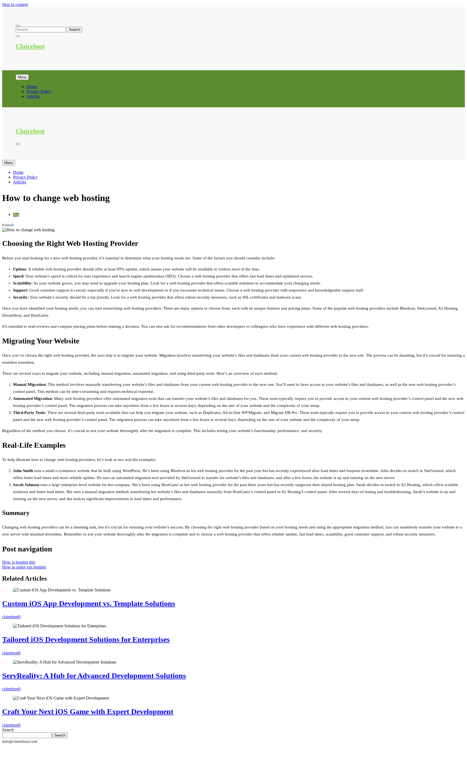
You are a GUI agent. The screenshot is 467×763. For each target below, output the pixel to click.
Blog (16, 215)
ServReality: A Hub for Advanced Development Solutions (94, 675)
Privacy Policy (38, 91)
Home (31, 86)
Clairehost (30, 46)
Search (8, 730)
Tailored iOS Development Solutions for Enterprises (86, 639)
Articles (33, 96)
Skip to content (15, 4)
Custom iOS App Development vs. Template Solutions (88, 603)
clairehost (10, 616)
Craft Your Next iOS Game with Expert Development (87, 711)
